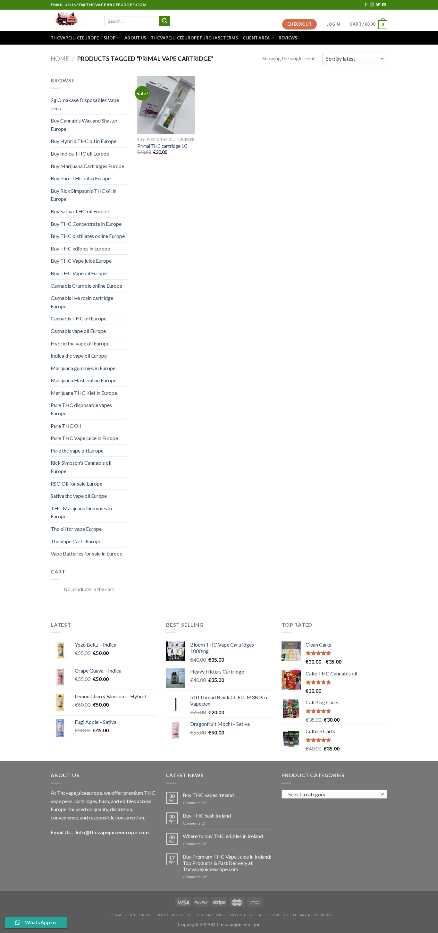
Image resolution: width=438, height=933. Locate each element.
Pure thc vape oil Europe (77, 450)
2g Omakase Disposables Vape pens (85, 104)
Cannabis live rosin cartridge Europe (82, 302)
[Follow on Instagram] (372, 5)
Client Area (256, 37)
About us (135, 37)
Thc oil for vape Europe (76, 529)
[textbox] (333, 794)
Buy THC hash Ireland (207, 815)
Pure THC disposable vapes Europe (81, 409)
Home (60, 58)
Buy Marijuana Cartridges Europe (87, 166)
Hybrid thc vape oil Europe (80, 343)
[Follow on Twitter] (378, 5)
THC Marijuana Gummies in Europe (81, 512)
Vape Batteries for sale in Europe (86, 553)
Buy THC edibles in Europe (80, 248)
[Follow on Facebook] (366, 5)
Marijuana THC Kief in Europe (84, 393)
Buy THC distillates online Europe (88, 236)
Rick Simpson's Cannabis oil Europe (81, 467)
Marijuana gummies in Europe (83, 368)
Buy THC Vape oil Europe (79, 273)
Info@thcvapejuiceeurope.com (112, 832)
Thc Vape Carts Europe (76, 541)
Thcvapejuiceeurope (75, 37)
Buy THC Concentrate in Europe (86, 224)
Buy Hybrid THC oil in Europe (83, 141)
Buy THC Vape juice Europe (81, 261)
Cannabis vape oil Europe (78, 331)
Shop (110, 37)
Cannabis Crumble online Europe (86, 286)
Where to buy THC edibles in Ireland (223, 836)
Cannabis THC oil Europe (78, 318)
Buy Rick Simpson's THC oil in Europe (83, 195)
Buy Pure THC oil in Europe (81, 178)
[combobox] (334, 794)
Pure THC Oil (66, 426)
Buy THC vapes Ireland (208, 795)
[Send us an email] (384, 5)
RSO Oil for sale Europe (76, 483)
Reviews (288, 37)
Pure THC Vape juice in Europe (84, 438)
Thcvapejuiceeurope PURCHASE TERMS (194, 37)
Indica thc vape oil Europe (79, 355)
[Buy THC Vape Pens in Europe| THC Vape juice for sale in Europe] (73, 20)
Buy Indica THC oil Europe (80, 153)
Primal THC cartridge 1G (162, 146)
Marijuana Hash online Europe (83, 380)
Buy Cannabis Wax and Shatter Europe (84, 124)
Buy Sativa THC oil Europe (80, 211)
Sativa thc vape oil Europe (79, 496)
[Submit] (164, 21)
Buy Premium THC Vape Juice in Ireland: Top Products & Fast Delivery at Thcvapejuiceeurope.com (227, 862)
